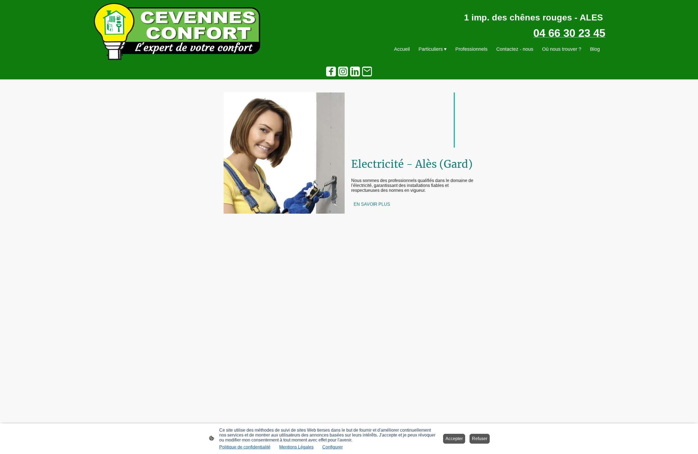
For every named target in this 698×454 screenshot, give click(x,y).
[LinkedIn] (355, 71)
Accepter (454, 438)
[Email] (367, 71)
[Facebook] (331, 71)
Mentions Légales (296, 447)
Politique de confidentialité (244, 447)
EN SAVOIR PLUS (372, 204)
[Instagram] (343, 71)
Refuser (479, 438)
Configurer (332, 447)
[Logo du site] (177, 31)
